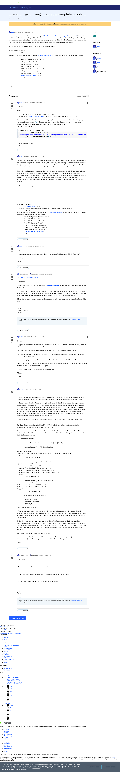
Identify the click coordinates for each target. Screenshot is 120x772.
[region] (60, 767)
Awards (6, 732)
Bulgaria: (14, 682)
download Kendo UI (76, 319)
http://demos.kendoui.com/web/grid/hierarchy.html (60, 36)
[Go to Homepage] (18, 5)
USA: (13, 677)
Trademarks (115, 757)
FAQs (5, 662)
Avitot (21, 102)
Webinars (6, 654)
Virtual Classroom (9, 659)
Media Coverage (8, 736)
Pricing (5, 639)
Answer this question (17, 618)
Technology (7, 731)
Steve (21, 246)
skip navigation (13, 5)
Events (5, 661)
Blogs (5, 653)
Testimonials (7, 670)
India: (13, 680)
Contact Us (7, 676)
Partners (6, 657)
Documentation (8, 648)
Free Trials (6, 637)
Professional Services (9, 656)
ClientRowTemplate (52, 285)
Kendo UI (3, 630)
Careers (6, 737)
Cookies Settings (110, 767)
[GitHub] (8, 698)
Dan (12, 32)
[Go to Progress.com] (5, 723)
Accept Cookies (94, 767)
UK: (13, 679)
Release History (8, 650)
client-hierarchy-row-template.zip (29, 277)
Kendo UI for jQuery (25, 7)
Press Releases (8, 734)
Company (6, 729)
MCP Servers (3, 633)
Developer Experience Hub (11, 645)
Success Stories (8, 668)
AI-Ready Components (14, 633)
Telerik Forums (14, 7)
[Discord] (8, 700)
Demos (5, 646)
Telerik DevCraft (4, 627)
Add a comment (14, 87)
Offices (6, 739)
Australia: (14, 684)
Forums (6, 651)
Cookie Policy (36, 768)
